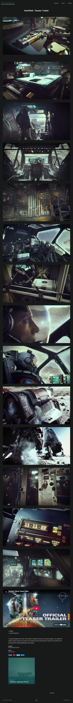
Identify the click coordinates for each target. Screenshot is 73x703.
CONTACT (70, 3)
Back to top (67, 700)
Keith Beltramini (7, 2)
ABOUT (63, 3)
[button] (52, 693)
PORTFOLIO (56, 3)
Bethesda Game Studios (13, 647)
